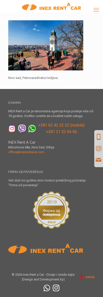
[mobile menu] (96, 10)
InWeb (90, 277)
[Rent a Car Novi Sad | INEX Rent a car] (51, 6)
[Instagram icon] (56, 288)
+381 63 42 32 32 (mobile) (61, 125)
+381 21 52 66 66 (61, 131)
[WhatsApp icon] (47, 288)
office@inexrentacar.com (26, 152)
